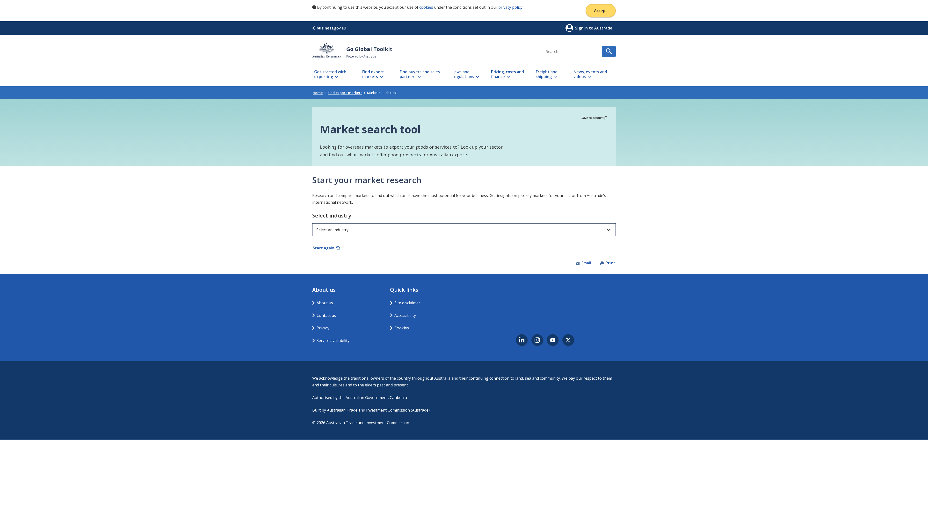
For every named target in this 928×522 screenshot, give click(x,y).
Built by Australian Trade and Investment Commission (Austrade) (371, 410)
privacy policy (510, 7)
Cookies (401, 328)
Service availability (333, 340)
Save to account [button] (592, 118)
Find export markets (345, 92)
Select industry (331, 215)
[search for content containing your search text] (609, 51)
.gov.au (331, 28)
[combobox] (572, 51)
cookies (426, 7)
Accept (600, 10)
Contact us (326, 315)
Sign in (582, 28)
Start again (323, 248)
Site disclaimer (407, 302)
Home (318, 92)
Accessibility (405, 315)
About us (325, 302)
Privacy (323, 328)
